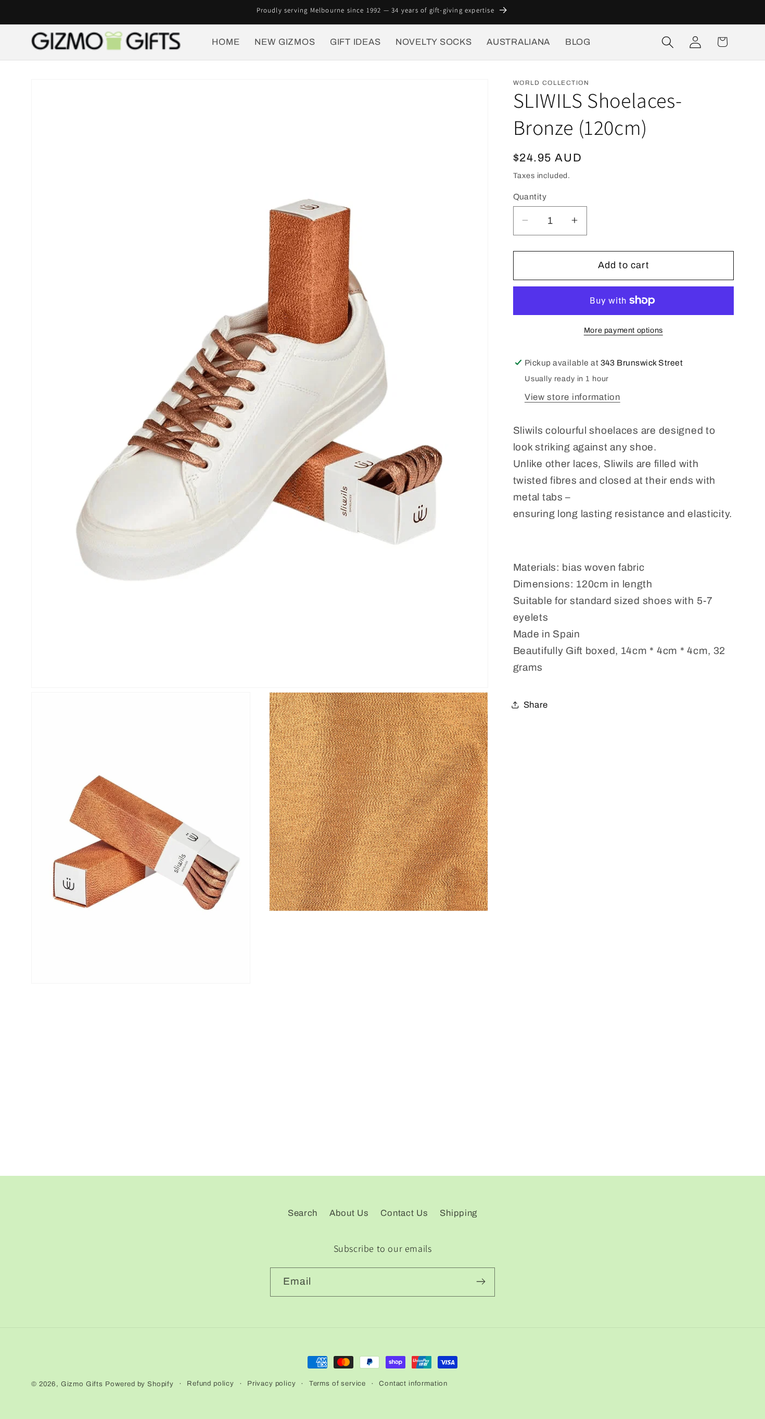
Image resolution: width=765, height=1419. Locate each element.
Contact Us (404, 1213)
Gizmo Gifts (82, 1384)
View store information (572, 396)
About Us (349, 1213)
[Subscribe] (480, 1281)
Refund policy (210, 1383)
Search (302, 1213)
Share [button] (536, 705)
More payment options (623, 330)
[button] (667, 42)
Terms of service (337, 1383)
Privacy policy (271, 1383)
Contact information (413, 1383)
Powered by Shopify (139, 1384)
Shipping (458, 1213)
